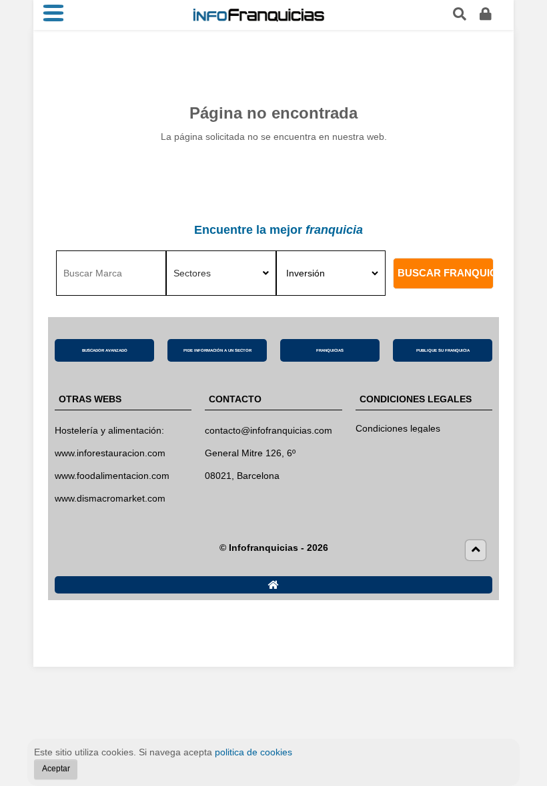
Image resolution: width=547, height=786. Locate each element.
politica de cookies (253, 752)
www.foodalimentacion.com (112, 475)
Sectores (192, 273)
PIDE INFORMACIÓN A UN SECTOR (217, 350)
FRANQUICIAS (330, 350)
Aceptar (56, 768)
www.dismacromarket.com (110, 498)
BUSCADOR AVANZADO (104, 350)
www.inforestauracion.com (110, 453)
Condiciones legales (398, 428)
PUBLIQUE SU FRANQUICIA (443, 350)
